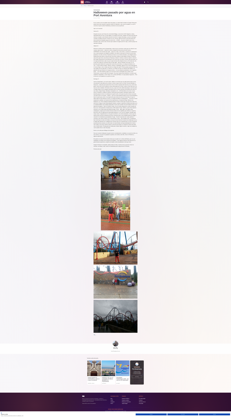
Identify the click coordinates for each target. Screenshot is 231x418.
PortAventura (97, 9)
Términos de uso (142, 401)
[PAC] (82, 2)
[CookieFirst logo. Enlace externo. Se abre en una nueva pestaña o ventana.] (1, 413)
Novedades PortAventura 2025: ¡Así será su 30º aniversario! (122, 379)
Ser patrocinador (142, 398)
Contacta (140, 400)
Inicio (82, 5)
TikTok (112, 400)
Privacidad (141, 403)
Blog (85, 5)
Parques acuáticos (125, 400)
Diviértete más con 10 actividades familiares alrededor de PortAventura (107, 379)
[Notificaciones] (144, 2)
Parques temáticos (125, 398)
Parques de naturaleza (126, 401)
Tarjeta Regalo (124, 403)
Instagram (113, 401)
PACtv (112, 403)
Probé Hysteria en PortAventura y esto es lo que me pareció (93, 379)
